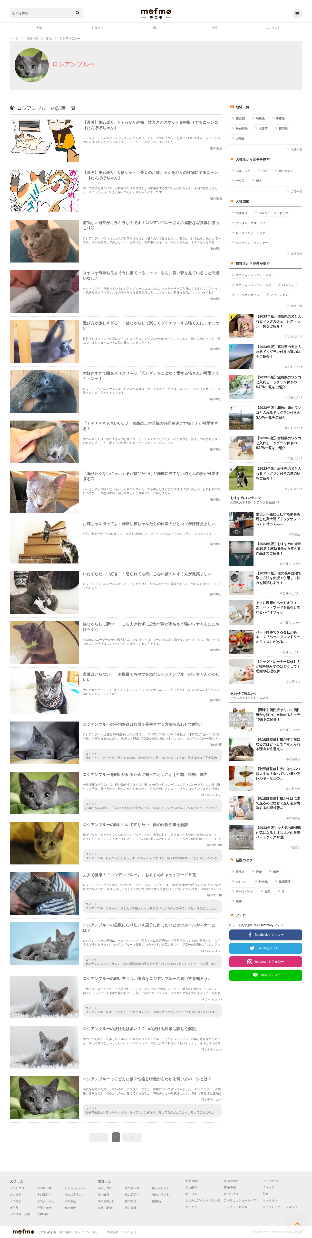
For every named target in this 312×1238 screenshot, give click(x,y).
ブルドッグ (243, 171)
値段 (276, 871)
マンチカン (270, 1200)
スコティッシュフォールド (253, 275)
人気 (39, 27)
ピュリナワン (271, 1181)
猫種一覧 (296, 305)
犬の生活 (70, 1201)
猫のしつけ (105, 1188)
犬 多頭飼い (193, 1181)
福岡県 (283, 128)
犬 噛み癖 (191, 1187)
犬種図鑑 (296, 253)
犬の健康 (15, 1194)
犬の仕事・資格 (20, 1214)
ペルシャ (288, 285)
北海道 (240, 138)
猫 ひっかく (231, 1193)
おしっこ (242, 881)
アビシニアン (279, 294)
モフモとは (129, 1232)
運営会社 (113, 1232)
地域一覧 (296, 149)
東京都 (240, 118)
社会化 (263, 881)
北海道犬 (242, 213)
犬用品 (14, 1207)
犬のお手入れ (73, 1194)
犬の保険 (70, 1207)
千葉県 (280, 118)
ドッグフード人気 (235, 1207)
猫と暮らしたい (162, 1188)
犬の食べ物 (44, 1188)
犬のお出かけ (46, 1201)
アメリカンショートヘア (240, 1200)
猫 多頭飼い (231, 1181)
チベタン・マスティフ (250, 223)
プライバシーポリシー (89, 1232)
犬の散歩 (15, 1201)
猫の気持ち (132, 1194)
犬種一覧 (296, 191)
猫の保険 (130, 1207)
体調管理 (285, 881)
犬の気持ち (44, 1194)
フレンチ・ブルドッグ (273, 213)
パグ (265, 171)
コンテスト (273, 27)
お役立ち (97, 27)
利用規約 (65, 1232)
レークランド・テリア (250, 233)
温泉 (268, 891)
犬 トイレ (269, 1187)
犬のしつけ (17, 1188)
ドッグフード (194, 1207)
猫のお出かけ (106, 1201)
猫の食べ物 (132, 1188)
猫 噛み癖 (230, 1187)
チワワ (240, 180)
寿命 (259, 871)
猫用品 (156, 1201)
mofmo (156, 13)
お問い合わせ (48, 1232)
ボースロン (286, 171)
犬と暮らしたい (74, 1188)
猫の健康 (103, 1194)
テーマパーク (245, 891)
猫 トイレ (191, 1193)
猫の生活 (130, 1201)
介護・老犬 (44, 1207)
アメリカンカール (247, 294)
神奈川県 (242, 128)
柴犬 (259, 180)
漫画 (214, 27)
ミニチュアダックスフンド (202, 1200)
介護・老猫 (105, 1207)
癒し (156, 27)
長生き (240, 871)
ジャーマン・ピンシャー (252, 242)
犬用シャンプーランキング (280, 1207)
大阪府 (263, 128)
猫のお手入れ (161, 1194)
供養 (239, 901)
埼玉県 (260, 118)
